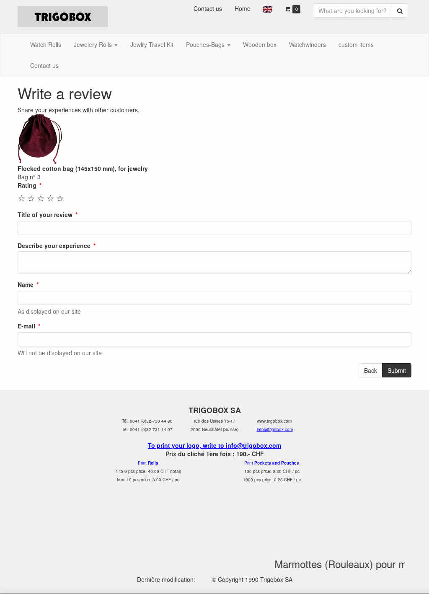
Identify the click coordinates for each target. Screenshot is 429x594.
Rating (27, 185)
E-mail (26, 326)
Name (26, 284)
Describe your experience (54, 245)
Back (370, 370)
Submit (397, 370)
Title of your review (45, 214)
